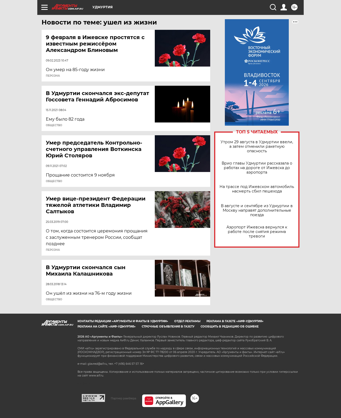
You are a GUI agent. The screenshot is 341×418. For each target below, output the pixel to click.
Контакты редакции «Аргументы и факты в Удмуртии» (123, 321)
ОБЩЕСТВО (54, 125)
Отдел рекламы (187, 321)
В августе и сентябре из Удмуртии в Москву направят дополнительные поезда (257, 210)
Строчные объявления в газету (168, 326)
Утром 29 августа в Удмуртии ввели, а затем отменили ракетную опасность (257, 146)
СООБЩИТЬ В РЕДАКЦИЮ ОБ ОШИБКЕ (230, 326)
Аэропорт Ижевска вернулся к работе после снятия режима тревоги (256, 232)
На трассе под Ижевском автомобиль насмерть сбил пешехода (257, 189)
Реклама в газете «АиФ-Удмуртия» (234, 321)
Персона (53, 76)
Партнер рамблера (123, 398)
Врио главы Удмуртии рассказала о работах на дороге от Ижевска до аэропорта (257, 168)
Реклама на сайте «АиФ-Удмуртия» (107, 326)
